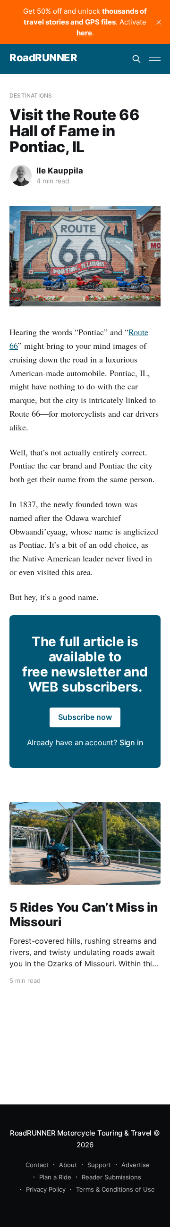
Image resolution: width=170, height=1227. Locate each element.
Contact (37, 1165)
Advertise (135, 1165)
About (68, 1165)
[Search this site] (136, 58)
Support (99, 1165)
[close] (158, 22)
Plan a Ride (55, 1177)
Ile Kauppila (59, 170)
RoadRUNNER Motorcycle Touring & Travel (81, 1132)
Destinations (30, 95)
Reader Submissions (111, 1177)
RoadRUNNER (43, 58)
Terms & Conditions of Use (115, 1189)
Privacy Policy (46, 1189)
